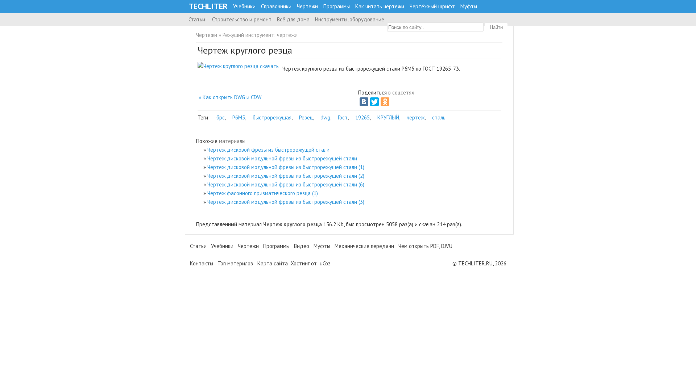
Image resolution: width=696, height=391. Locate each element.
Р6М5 (238, 117)
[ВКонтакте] (364, 101)
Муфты (468, 6)
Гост (343, 117)
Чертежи (307, 6)
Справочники (276, 6)
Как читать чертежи (379, 6)
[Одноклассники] (385, 101)
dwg (325, 117)
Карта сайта (272, 263)
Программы (336, 6)
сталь (439, 117)
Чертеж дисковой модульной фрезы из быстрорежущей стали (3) (285, 201)
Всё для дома (293, 19)
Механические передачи (364, 246)
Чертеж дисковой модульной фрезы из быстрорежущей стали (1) (285, 167)
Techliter (208, 6)
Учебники (244, 6)
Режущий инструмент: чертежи (260, 34)
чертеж (415, 117)
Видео (301, 246)
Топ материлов (235, 263)
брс (220, 117)
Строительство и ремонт (242, 19)
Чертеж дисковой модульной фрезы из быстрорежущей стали (282, 158)
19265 (362, 117)
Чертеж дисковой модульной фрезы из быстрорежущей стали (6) (285, 184)
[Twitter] (374, 101)
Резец (306, 117)
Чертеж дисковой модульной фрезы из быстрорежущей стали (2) (285, 175)
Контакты (201, 263)
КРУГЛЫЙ (388, 117)
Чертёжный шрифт (432, 6)
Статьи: (197, 19)
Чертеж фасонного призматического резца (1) (262, 193)
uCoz (325, 263)
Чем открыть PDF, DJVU (425, 246)
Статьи (198, 246)
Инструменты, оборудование (349, 19)
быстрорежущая (272, 117)
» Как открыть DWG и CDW (230, 97)
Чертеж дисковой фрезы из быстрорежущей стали (268, 149)
